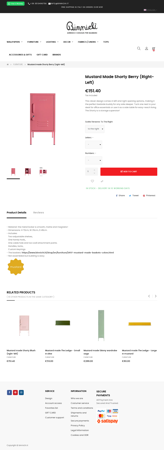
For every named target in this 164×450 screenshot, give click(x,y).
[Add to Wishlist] (92, 181)
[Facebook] (9, 392)
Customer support (54, 418)
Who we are (77, 398)
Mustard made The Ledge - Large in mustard (139, 352)
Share (122, 196)
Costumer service (80, 403)
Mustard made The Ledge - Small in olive (62, 352)
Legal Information (80, 430)
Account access (53, 403)
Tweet (135, 196)
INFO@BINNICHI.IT (58, 3)
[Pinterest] (15, 392)
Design (48, 398)
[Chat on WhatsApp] (16, 4)
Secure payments (80, 421)
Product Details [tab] (16, 213)
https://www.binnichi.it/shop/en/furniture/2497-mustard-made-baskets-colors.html (68, 253)
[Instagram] (21, 392)
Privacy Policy (78, 426)
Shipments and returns (78, 414)
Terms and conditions (82, 408)
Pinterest (150, 196)
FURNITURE (11, 357)
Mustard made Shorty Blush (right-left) (21, 352)
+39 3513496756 (37, 3)
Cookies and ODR (79, 435)
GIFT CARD (50, 413)
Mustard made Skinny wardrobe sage (100, 352)
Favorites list (51, 408)
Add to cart (130, 172)
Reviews (38, 213)
